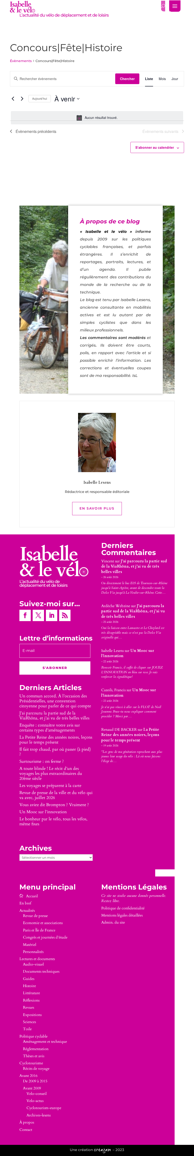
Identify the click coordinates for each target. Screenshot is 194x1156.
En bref (25, 903)
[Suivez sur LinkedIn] (51, 615)
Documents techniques (41, 971)
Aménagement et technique (45, 1041)
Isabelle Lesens (112, 650)
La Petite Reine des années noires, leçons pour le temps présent (55, 739)
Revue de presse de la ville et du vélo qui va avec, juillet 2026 (56, 795)
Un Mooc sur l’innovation (43, 812)
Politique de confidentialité (123, 908)
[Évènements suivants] (22, 99)
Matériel (29, 944)
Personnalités (33, 951)
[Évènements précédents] (13, 99)
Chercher (127, 78)
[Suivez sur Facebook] (25, 615)
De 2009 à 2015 (35, 1081)
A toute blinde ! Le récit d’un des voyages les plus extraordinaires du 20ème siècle (50, 773)
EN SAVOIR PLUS (97, 508)
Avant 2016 (28, 1075)
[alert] (97, 117)
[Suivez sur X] (38, 615)
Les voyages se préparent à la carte (50, 786)
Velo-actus (35, 1100)
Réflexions (31, 1000)
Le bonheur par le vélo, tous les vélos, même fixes (53, 821)
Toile (27, 1029)
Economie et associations (43, 923)
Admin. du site (113, 922)
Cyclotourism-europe (43, 1108)
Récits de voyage (36, 1068)
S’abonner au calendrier (154, 147)
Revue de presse (35, 915)
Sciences (29, 1022)
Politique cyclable (33, 1036)
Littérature (31, 993)
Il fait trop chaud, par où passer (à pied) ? (55, 751)
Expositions (32, 1014)
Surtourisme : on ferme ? (41, 761)
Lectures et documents (37, 959)
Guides (28, 978)
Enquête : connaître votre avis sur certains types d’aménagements (49, 727)
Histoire (29, 986)
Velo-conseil (36, 1093)
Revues (28, 1007)
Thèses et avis (33, 1056)
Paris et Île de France (39, 930)
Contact (25, 1129)
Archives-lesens (38, 1115)
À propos (26, 1122)
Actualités (27, 910)
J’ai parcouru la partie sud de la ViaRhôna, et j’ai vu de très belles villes (54, 715)
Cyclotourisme (31, 1063)
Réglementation (35, 1049)
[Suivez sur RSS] (65, 615)
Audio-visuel (33, 964)
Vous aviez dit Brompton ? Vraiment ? (54, 805)
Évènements (21, 61)
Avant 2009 (32, 1088)
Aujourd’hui (39, 98)
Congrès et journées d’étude (45, 937)
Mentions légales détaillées (122, 915)
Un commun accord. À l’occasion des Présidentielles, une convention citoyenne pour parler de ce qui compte (55, 701)
